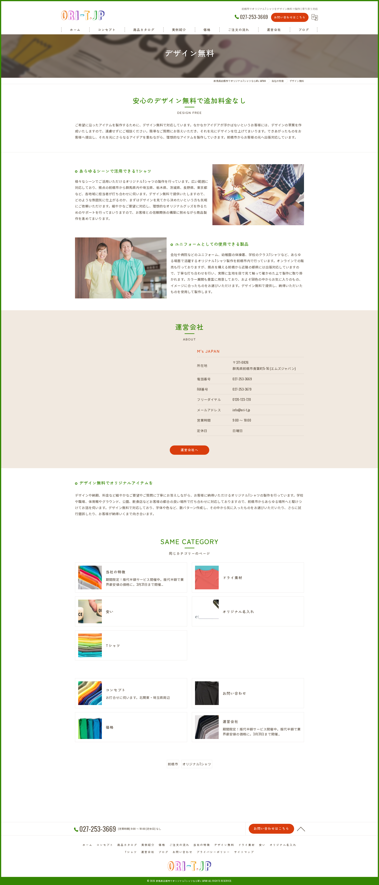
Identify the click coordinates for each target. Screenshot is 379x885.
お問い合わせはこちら (290, 17)
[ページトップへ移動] (301, 829)
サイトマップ (244, 852)
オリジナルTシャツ (196, 763)
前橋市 (173, 763)
